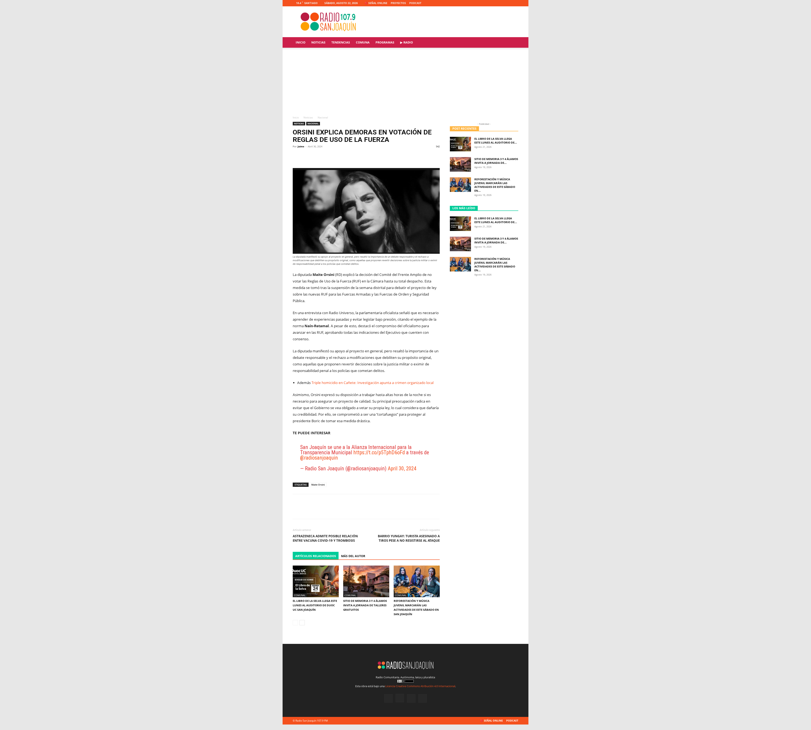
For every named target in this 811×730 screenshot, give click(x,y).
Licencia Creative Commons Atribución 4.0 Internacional (420, 686)
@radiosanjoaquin (319, 458)
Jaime (301, 146)
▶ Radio (406, 42)
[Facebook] (494, 3)
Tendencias (340, 42)
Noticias (318, 42)
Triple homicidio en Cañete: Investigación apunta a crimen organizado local (373, 382)
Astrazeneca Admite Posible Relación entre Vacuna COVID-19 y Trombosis (325, 538)
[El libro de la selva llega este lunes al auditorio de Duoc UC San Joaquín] (316, 581)
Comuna (363, 42)
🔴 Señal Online (376, 3)
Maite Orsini (318, 484)
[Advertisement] (405, 83)
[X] (508, 3)
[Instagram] (501, 3)
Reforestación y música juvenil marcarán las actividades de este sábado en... (494, 185)
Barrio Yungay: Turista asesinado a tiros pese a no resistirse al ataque (409, 538)
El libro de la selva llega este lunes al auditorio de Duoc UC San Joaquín (315, 605)
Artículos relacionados (315, 556)
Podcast (415, 3)
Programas (385, 42)
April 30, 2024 (402, 468)
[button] (513, 43)
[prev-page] (295, 622)
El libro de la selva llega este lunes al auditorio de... (495, 140)
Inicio (300, 42)
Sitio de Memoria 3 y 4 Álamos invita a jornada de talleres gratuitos (365, 605)
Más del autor (353, 556)
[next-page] (302, 622)
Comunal (300, 595)
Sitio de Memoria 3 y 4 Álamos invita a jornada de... (496, 161)
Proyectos (398, 3)
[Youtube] (515, 3)
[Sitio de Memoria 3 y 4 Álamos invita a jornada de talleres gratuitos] (366, 581)
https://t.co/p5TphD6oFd (379, 452)
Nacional (313, 123)
